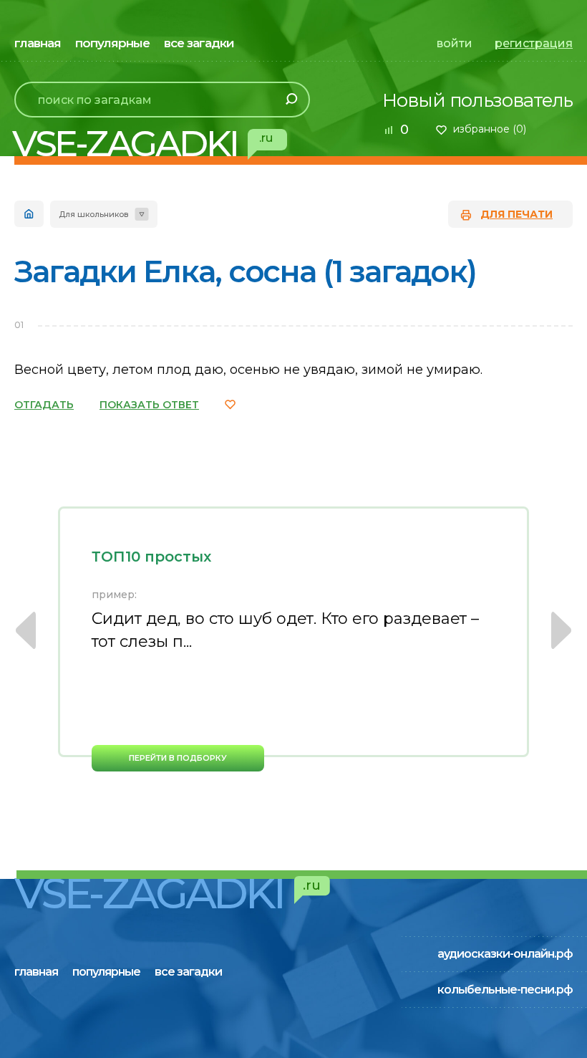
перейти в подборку (178, 758)
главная (37, 43)
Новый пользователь (477, 100)
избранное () (489, 128)
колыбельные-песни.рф (505, 989)
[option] (293, 638)
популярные (112, 43)
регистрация (534, 43)
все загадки (199, 43)
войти (454, 43)
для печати (516, 214)
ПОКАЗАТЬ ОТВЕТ (149, 404)
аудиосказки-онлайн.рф (505, 954)
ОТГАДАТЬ (44, 404)
